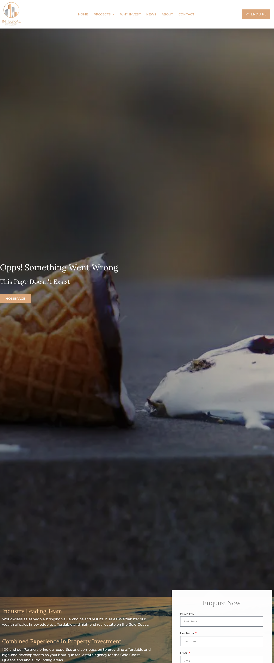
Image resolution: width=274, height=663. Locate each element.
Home (83, 14)
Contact (186, 14)
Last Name (187, 633)
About (167, 14)
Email (184, 653)
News (151, 14)
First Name (187, 613)
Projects (102, 14)
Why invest (130, 14)
